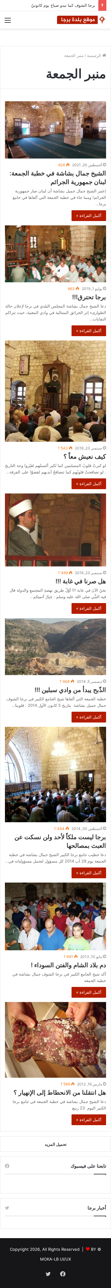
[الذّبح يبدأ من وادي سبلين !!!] (55, 646)
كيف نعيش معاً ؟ (85, 456)
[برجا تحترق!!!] (55, 253)
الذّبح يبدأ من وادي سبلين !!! (70, 690)
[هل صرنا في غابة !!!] (55, 529)
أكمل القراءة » (88, 215)
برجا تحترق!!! (89, 297)
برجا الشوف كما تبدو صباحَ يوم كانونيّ (63, 5)
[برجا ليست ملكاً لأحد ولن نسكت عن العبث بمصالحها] (55, 774)
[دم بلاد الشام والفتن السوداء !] (55, 916)
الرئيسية (94, 55)
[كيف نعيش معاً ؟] (55, 391)
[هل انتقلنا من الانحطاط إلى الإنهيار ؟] (55, 1040)
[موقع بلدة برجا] (81, 19)
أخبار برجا (97, 1208)
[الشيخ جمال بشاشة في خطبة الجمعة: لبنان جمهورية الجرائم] (55, 129)
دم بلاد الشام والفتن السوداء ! (68, 965)
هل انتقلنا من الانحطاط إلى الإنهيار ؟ (60, 1092)
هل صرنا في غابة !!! (81, 581)
